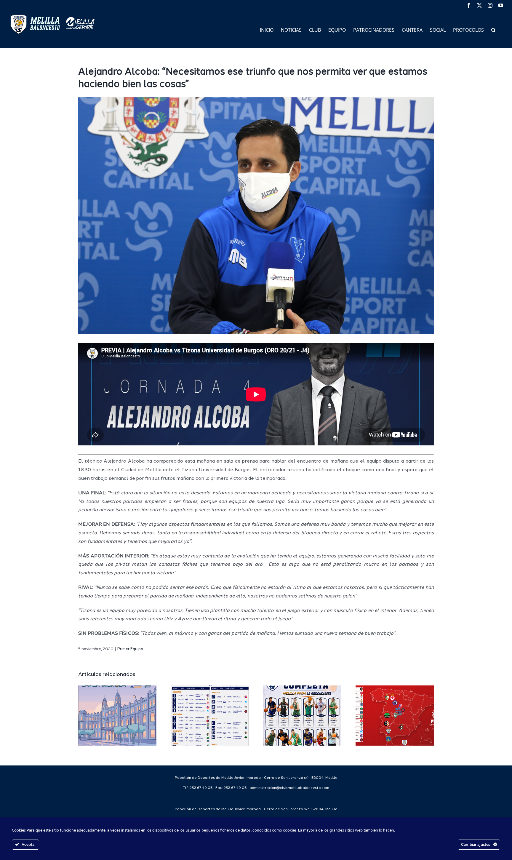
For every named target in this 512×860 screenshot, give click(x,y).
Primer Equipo (130, 649)
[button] (493, 29)
